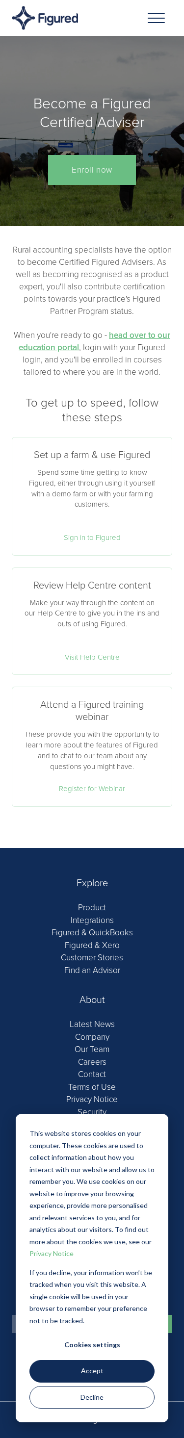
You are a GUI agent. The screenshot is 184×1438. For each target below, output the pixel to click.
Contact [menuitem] (92, 1074)
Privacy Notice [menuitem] (92, 1099)
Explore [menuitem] (92, 883)
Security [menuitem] (92, 1112)
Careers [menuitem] (92, 1062)
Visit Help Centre (92, 657)
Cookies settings (92, 1344)
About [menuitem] (92, 1000)
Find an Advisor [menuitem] (92, 970)
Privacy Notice (51, 1253)
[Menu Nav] (156, 18)
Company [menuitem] (92, 1037)
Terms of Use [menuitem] (92, 1087)
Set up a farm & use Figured (92, 455)
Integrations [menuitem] (92, 920)
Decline (92, 1397)
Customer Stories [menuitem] (92, 957)
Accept (92, 1370)
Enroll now (92, 170)
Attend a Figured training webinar (92, 711)
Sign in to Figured (92, 537)
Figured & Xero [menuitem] (92, 945)
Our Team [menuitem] (92, 1049)
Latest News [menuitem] (92, 1024)
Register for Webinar (92, 788)
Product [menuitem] (92, 907)
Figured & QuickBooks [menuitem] (92, 932)
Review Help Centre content (92, 585)
